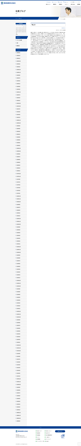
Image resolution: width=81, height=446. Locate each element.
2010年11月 (19, 381)
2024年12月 (19, 69)
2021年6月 (18, 111)
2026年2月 (18, 55)
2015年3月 (18, 238)
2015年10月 (19, 224)
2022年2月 (18, 97)
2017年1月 (18, 193)
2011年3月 (18, 370)
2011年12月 (19, 345)
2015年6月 (18, 229)
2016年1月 (18, 215)
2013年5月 (18, 297)
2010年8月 (18, 390)
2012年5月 (18, 331)
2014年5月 (18, 266)
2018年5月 (18, 162)
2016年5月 (18, 210)
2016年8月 (18, 204)
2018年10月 (19, 151)
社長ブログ (48, 433)
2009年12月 (19, 412)
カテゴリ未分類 (19, 40)
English (47, 441)
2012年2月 (18, 339)
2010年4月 (18, 401)
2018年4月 (18, 165)
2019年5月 (18, 142)
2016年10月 (19, 201)
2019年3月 (18, 145)
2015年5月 (18, 232)
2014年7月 (18, 260)
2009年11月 (19, 415)
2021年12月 (19, 103)
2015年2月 (18, 241)
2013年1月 (18, 308)
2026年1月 (18, 58)
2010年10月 (19, 384)
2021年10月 (19, 106)
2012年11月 (19, 314)
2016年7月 (18, 207)
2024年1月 (18, 83)
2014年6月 (18, 263)
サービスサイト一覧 (40, 441)
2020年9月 (18, 125)
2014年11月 (19, 249)
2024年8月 (18, 75)
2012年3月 (18, 336)
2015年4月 (18, 235)
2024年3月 (18, 80)
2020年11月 (19, 120)
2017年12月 (19, 173)
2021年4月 (18, 114)
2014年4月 (18, 269)
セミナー (66, 4)
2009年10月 (19, 418)
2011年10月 (19, 350)
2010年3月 (18, 404)
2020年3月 (18, 131)
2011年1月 (18, 376)
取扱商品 (60, 4)
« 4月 (16, 34)
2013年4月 (18, 300)
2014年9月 (18, 255)
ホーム (16, 18)
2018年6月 (18, 159)
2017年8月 (18, 179)
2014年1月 (18, 277)
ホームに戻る (63, 19)
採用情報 (78, 4)
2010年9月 (18, 387)
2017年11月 (19, 176)
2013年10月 (19, 286)
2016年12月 (19, 196)
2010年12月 (19, 378)
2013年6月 (18, 294)
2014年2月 (18, 274)
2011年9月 (18, 353)
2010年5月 (18, 398)
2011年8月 (18, 356)
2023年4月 (18, 89)
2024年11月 (19, 72)
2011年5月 (18, 364)
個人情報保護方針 (49, 435)
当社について (48, 4)
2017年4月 (18, 187)
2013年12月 (19, 280)
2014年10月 (19, 252)
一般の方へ (49, 2)
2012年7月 (18, 325)
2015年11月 (19, 221)
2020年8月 (18, 128)
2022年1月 (18, 100)
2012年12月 (19, 311)
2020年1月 (18, 134)
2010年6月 (18, 395)
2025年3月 (18, 66)
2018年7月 (18, 156)
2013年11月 (19, 283)
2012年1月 (18, 342)
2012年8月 (18, 322)
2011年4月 (18, 367)
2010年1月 (18, 409)
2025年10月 (19, 61)
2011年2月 (18, 373)
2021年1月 (18, 117)
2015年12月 (19, 218)
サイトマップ (55, 2)
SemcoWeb (60, 2)
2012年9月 (18, 319)
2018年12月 (19, 148)
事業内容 (54, 4)
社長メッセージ (48, 430)
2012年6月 (18, 328)
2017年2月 (18, 190)
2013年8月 (18, 291)
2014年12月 (19, 246)
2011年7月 (18, 359)
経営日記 (18, 45)
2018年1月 (18, 170)
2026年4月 (18, 52)
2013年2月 (18, 305)
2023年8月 (18, 86)
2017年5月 (18, 184)
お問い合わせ (73, 4)
